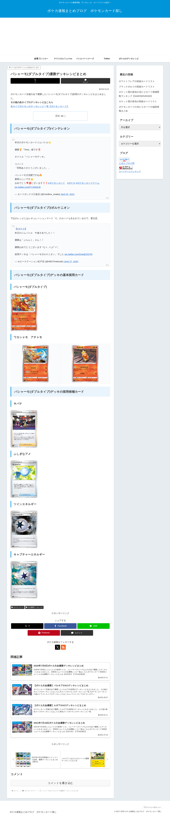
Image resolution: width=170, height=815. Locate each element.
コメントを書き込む (60, 783)
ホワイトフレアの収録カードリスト (137, 81)
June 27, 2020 (71, 261)
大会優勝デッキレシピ (35, 607)
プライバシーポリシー (152, 807)
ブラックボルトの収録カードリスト (137, 86)
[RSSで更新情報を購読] (63, 647)
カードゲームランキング (130, 171)
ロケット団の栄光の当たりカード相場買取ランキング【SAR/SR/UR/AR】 (139, 94)
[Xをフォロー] (57, 647)
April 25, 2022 (67, 194)
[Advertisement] (85, 36)
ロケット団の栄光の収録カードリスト (138, 101)
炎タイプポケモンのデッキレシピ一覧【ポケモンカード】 (40, 106)
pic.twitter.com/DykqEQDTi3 (78, 254)
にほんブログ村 (127, 163)
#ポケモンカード (56, 183)
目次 (57, 116)
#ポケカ (71, 183)
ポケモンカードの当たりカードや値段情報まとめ (139, 109)
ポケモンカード (18, 607)
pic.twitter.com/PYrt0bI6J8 (28, 187)
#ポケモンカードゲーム (87, 183)
